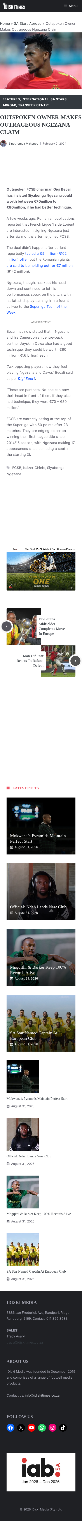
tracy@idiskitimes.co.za (25, 1342)
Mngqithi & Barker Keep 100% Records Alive (39, 1214)
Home (5, 23)
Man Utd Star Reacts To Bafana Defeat (30, 661)
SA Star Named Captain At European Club (36, 1271)
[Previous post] (6, 626)
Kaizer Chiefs (34, 467)
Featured (11, 99)
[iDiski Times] (14, 6)
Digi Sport (26, 378)
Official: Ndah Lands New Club (38, 906)
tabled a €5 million (40, 253)
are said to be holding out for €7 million (40, 265)
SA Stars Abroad (28, 23)
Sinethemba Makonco (23, 143)
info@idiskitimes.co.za (42, 1395)
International (35, 99)
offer (24, 259)
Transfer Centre (34, 105)
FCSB (16, 467)
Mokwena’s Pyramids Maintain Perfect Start (37, 1098)
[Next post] (75, 660)
